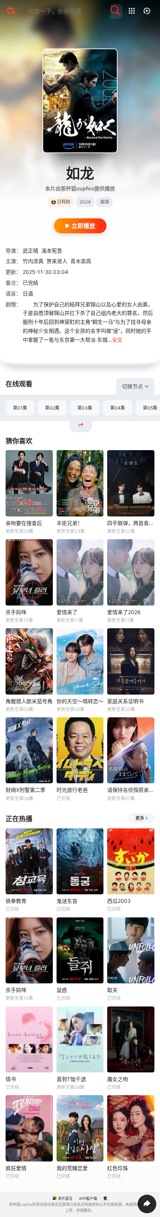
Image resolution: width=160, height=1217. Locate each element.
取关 (112, 990)
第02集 (52, 408)
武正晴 (30, 250)
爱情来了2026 (124, 612)
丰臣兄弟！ (70, 523)
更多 (139, 818)
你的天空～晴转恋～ (80, 701)
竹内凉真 (33, 261)
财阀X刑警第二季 (25, 790)
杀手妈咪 (16, 612)
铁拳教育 (16, 901)
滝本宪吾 (51, 250)
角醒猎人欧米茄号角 (29, 701)
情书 (11, 1079)
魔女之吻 (117, 1079)
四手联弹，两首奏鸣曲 (130, 523)
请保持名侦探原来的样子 (130, 790)
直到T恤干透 (71, 1079)
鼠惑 (62, 990)
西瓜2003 (119, 901)
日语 (28, 293)
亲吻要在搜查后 (24, 523)
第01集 (20, 408)
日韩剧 (63, 202)
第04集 (117, 408)
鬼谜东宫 (67, 901)
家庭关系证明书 (125, 701)
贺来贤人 (57, 261)
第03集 (84, 408)
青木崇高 (80, 261)
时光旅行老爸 (72, 790)
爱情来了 (67, 612)
